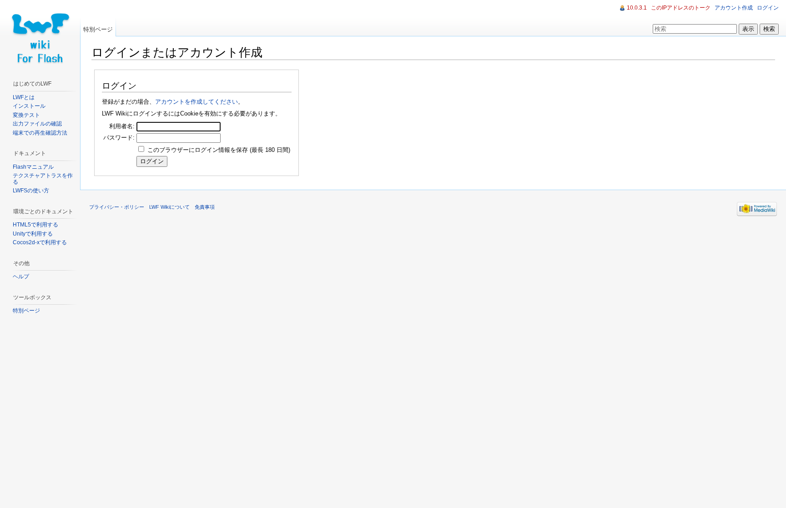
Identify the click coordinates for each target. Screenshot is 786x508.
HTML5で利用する (35, 224)
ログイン (768, 8)
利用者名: (122, 126)
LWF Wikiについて (169, 207)
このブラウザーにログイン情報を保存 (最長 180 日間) (218, 149)
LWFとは (24, 97)
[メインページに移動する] (40, 36)
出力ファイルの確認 (37, 124)
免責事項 (205, 207)
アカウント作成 (734, 8)
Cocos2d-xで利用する (40, 242)
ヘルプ (21, 276)
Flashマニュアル (33, 167)
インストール (29, 106)
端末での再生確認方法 (40, 133)
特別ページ (98, 29)
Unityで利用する (33, 234)
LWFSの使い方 (31, 190)
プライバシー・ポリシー (116, 207)
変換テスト (26, 115)
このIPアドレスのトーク (680, 8)
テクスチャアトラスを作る (43, 178)
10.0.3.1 (637, 8)
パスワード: (119, 137)
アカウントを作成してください (196, 101)
